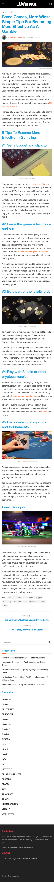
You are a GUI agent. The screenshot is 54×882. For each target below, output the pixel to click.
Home (4, 12)
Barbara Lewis (16, 37)
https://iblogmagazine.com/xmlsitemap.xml (19, 858)
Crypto (39, 597)
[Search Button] (49, 641)
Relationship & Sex (11, 774)
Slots (43, 601)
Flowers (6, 724)
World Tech (8, 814)
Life (4, 764)
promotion (33, 601)
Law (4, 759)
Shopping (7, 779)
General (6, 739)
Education (7, 714)
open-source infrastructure (25, 395)
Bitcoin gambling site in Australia (33, 251)
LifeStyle (7, 769)
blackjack (21, 597)
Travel (5, 799)
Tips (5, 605)
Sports (5, 784)
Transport (7, 794)
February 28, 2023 (33, 37)
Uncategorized (10, 804)
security (43, 411)
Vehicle (6, 809)
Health (5, 749)
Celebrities (8, 709)
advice (11, 597)
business (6, 699)
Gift (4, 744)
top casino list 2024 (36, 184)
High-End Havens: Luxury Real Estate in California (23, 684)
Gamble (6, 729)
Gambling (7, 601)
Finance (6, 719)
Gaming (6, 734)
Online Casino (20, 601)
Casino (11, 12)
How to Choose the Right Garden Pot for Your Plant (23, 657)
